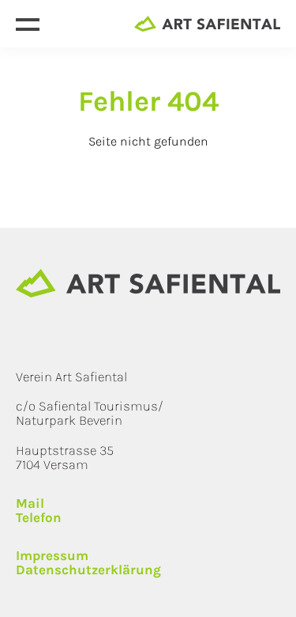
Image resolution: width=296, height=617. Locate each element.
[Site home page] (207, 24)
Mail (30, 503)
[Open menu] (27, 24)
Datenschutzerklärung (88, 569)
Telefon (39, 517)
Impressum (52, 555)
